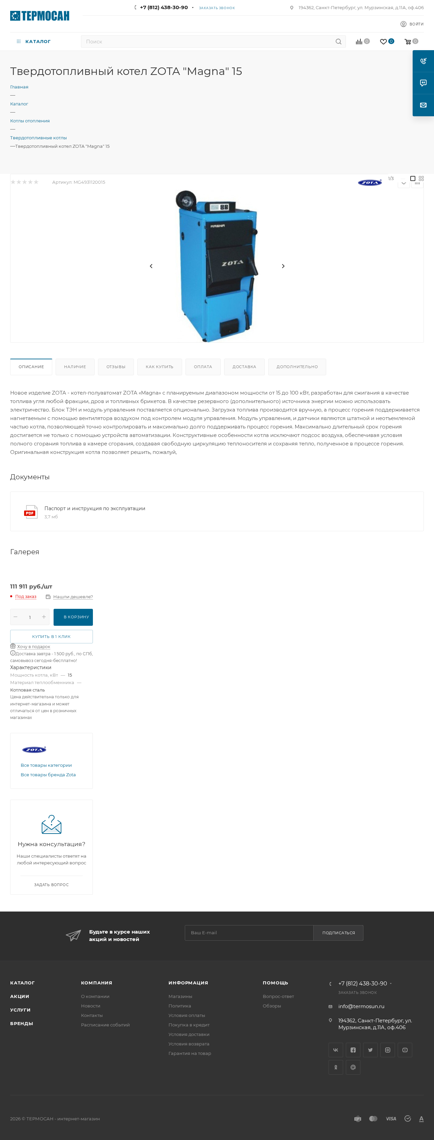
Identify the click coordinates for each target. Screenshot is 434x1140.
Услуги (20, 1010)
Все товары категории (46, 765)
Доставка (244, 366)
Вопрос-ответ (278, 996)
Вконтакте (336, 1050)
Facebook (353, 1050)
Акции (19, 996)
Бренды (21, 1023)
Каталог (22, 982)
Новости (90, 1005)
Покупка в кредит (189, 1024)
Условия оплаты (187, 1015)
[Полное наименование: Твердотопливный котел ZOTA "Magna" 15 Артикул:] (217, 266)
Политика (180, 1005)
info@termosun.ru (361, 1006)
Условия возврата (189, 1043)
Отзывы (116, 366)
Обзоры (272, 1005)
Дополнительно (297, 366)
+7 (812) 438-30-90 (164, 7)
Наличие (75, 366)
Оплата (203, 366)
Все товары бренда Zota (48, 774)
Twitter (370, 1050)
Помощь (275, 982)
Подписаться (338, 933)
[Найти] (338, 41)
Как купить (160, 366)
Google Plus (353, 1067)
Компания (97, 982)
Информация (188, 982)
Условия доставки (189, 1034)
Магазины (180, 996)
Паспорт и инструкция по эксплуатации (94, 508)
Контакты (92, 1015)
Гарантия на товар (190, 1053)
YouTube (405, 1050)
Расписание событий (105, 1024)
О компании (95, 996)
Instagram (387, 1050)
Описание (31, 366)
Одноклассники (336, 1067)
